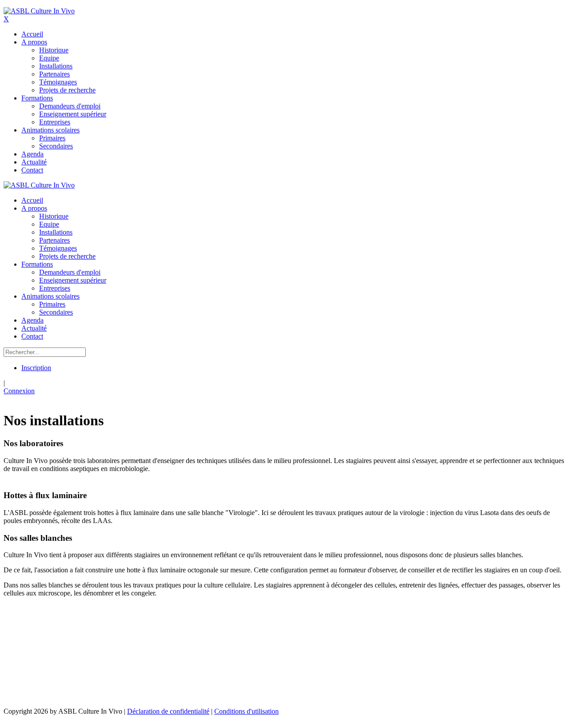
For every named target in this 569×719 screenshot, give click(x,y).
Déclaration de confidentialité (168, 711)
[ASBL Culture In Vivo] (39, 11)
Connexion (19, 391)
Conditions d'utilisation (246, 711)
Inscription (36, 367)
